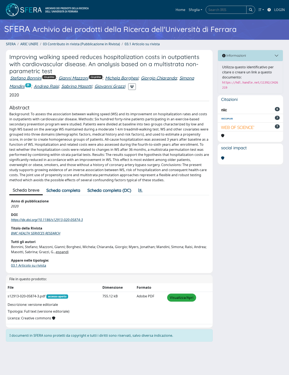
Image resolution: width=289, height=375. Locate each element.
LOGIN (279, 9)
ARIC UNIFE (29, 44)
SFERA (11, 44)
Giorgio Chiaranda (159, 78)
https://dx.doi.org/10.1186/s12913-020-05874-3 (47, 219)
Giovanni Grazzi (110, 86)
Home (180, 9)
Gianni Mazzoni (73, 78)
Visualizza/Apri (181, 297)
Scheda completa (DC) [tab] (109, 190)
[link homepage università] (47, 10)
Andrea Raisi (46, 86)
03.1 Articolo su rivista (142, 44)
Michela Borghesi (121, 78)
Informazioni (236, 55)
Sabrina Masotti (76, 86)
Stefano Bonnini (25, 78)
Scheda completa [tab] (63, 190)
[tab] (140, 190)
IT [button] (260, 9)
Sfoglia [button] (194, 9)
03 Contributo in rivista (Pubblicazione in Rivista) (81, 44)
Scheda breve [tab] (26, 190)
